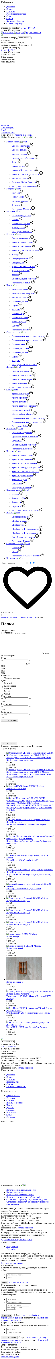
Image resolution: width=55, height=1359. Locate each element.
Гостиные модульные (21, 215)
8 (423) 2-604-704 (28, 28)
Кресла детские (19, 402)
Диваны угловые (19, 154)
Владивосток (12, 1246)
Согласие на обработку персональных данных (27, 1199)
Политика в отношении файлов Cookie (24, 1197)
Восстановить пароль (18, 1282)
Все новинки (12, 558)
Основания (17, 484)
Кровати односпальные (22, 242)
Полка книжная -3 (14, 982)
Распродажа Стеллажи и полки (26, 556)
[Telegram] (19, 33)
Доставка (10, 7)
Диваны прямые (19, 150)
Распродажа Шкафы (21, 541)
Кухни (9, 285)
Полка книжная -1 (14, 948)
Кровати (10, 451)
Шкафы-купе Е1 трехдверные (25, 533)
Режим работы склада (16, 14)
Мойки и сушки (19, 322)
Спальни (10, 234)
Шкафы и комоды (14, 1103)
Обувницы (16, 441)
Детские (10, 367)
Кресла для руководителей (24, 406)
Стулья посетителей (21, 410)
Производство (12, 1082)
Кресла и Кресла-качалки (23, 170)
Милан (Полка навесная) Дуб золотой (23, 889)
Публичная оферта (14, 1192)
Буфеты (15, 326)
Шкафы (10, 513)
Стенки (15, 219)
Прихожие (11, 428)
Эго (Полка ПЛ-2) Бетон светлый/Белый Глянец (28, 1013)
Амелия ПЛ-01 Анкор (16, 788)
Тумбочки (16, 502)
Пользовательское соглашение (20, 1195)
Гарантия (10, 11)
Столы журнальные (21, 223)
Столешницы (18, 313)
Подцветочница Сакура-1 (18, 900)
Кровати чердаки (19, 479)
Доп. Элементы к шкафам (23, 537)
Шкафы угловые (19, 521)
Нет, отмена (18, 1263)
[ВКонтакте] (7, 33)
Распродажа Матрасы (21, 209)
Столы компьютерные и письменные (29, 336)
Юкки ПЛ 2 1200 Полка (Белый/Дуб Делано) (26, 1027)
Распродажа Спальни (21, 283)
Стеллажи (16, 548)
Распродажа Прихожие (22, 449)
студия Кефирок (25, 1068)
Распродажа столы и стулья (24, 364)
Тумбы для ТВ (18, 228)
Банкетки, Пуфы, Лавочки (24, 182)
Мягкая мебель (13, 142)
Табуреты (16, 309)
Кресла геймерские (20, 394)
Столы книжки (18, 344)
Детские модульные (21, 371)
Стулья (15, 305)
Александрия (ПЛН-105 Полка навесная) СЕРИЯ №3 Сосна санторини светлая (28, 758)
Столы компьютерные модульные (27, 340)
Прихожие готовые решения (25, 437)
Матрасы (10, 189)
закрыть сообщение (10, 1357)
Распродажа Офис (20, 426)
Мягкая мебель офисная (22, 414)
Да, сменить (6, 1263)
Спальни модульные (21, 238)
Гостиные (11, 211)
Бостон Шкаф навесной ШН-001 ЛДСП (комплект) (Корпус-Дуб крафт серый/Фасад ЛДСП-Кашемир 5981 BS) (29, 807)
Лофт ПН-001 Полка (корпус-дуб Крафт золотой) (28, 874)
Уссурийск (11, 1249)
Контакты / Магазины (16, 1086)
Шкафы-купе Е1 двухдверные (25, 529)
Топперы (16, 205)
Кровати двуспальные (22, 246)
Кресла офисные (19, 398)
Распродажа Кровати (21, 488)
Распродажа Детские (21, 387)
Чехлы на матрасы (20, 201)
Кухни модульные (20, 289)
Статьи (9, 18)
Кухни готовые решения (23, 293)
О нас (9, 16)
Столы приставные (20, 348)
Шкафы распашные (21, 258)
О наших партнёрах (15, 23)
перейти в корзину (23, 135)
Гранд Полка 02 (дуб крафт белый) (22, 860)
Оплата (9, 9)
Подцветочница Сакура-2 (18, 912)
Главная (4, 617)
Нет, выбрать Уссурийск (21, 1240)
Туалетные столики (21, 270)
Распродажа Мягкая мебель (24, 186)
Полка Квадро (12, 936)
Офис (9, 390)
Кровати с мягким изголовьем (25, 174)
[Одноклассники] (32, 33)
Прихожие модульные (22, 432)
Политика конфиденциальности (21, 1190)
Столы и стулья (13, 332)
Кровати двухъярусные (22, 379)
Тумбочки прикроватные (23, 266)
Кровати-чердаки (20, 383)
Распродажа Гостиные (22, 231)
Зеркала (15, 275)
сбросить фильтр (8, 748)
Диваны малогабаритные (23, 158)
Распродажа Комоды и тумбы (25, 510)
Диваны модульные (21, 146)
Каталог (13, 617)
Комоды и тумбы (14, 490)
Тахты (14, 162)
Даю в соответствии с (24, 1317)
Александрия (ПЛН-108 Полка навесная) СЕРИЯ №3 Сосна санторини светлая (28, 775)
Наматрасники (18, 197)
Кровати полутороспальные (24, 463)
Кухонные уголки (20, 178)
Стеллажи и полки (15, 543)
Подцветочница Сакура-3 (18, 924)
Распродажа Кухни (20, 330)
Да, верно (5, 1240)
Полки (15, 551)
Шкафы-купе (18, 262)
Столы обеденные (20, 301)
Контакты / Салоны (15, 21)
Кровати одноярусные (22, 375)
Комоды (15, 254)
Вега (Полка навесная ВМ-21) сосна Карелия (26, 824)
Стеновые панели (20, 317)
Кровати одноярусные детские (26, 467)
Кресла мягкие (18, 166)
